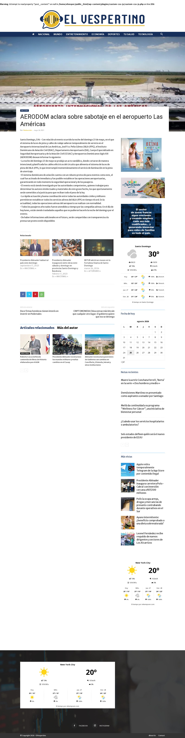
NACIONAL (44, 34)
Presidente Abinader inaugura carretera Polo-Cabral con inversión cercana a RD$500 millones (150, 486)
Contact (161, 735)
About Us (152, 735)
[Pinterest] (35, 294)
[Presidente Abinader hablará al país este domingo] (34, 247)
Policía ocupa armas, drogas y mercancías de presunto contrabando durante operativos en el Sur (150, 505)
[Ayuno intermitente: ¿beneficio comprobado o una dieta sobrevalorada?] (127, 522)
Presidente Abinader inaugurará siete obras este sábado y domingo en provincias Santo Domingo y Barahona (65, 265)
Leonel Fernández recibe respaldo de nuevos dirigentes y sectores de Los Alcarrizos (150, 538)
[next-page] (26, 370)
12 (137, 342)
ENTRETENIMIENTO (77, 34)
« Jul (122, 362)
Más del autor (67, 327)
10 (124, 342)
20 (143, 347)
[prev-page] (22, 370)
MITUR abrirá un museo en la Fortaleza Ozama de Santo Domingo (97, 263)
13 (143, 342)
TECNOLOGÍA (145, 34)
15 (155, 342)
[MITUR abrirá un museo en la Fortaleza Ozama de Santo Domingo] (98, 247)
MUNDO (57, 34)
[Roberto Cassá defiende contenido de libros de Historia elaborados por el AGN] (35, 344)
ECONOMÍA (98, 34)
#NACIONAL (25, 353)
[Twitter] (29, 294)
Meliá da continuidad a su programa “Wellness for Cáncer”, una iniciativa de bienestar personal (142, 408)
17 (124, 347)
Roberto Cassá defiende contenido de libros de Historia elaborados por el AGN (33, 359)
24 (124, 352)
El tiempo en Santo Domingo (143, 302)
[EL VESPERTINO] (92, 19)
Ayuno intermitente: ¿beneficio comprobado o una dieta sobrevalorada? (151, 520)
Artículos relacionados (37, 327)
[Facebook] (23, 294)
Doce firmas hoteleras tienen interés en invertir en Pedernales (39, 312)
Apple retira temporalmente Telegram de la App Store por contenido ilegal (150, 469)
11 (131, 342)
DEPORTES (114, 34)
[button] (161, 34)
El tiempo (134, 604)
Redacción (27, 130)
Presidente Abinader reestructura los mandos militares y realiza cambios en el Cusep (67, 359)
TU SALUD (129, 34)
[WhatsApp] (41, 294)
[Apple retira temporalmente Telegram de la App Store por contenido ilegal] (127, 469)
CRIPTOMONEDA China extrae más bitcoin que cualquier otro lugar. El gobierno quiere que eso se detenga (93, 314)
